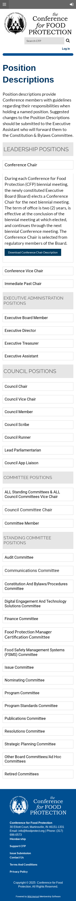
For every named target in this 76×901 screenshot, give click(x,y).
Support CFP (18, 846)
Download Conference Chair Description (33, 252)
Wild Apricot (33, 896)
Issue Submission (20, 853)
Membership (18, 838)
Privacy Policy (19, 871)
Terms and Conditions (23, 864)
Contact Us (17, 857)
